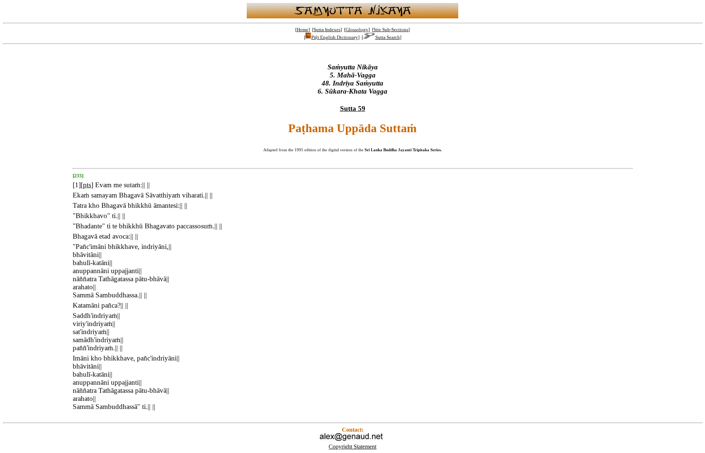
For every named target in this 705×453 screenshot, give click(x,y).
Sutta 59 (352, 108)
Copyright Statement (352, 446)
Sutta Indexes (327, 29)
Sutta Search (387, 37)
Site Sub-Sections (390, 29)
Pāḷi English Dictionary (334, 37)
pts (87, 185)
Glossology (357, 29)
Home (302, 29)
